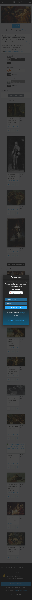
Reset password (19, 320)
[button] (16, 292)
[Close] (27, 277)
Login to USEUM (16, 307)
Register (10, 320)
